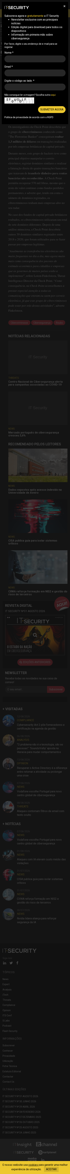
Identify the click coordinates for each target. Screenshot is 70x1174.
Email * (8, 66)
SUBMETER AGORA (51, 109)
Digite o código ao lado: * (19, 80)
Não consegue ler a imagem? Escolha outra (30, 94)
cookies (33, 1164)
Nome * (8, 52)
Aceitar (51, 1169)
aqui (53, 94)
